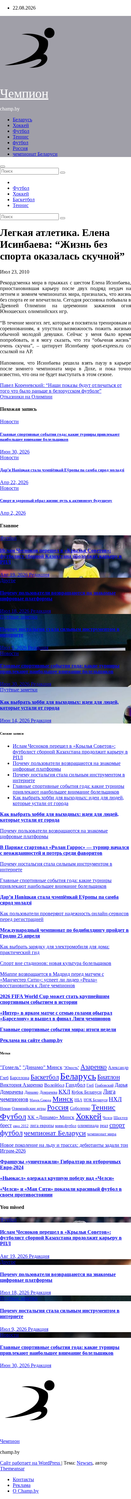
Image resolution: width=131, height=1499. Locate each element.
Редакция (39, 574)
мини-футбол (65, 1126)
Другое (8, 580)
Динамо (31, 1092)
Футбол (21, 131)
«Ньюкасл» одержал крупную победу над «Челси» (57, 1178)
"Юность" (71, 1068)
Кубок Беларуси (87, 1092)
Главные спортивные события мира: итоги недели (58, 1029)
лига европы (42, 1125)
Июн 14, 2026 (15, 720)
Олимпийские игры (29, 1108)
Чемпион (24, 93)
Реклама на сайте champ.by (31, 1040)
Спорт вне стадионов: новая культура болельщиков (55, 963)
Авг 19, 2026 (14, 574)
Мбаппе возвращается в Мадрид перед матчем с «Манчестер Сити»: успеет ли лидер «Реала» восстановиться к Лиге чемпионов (52, 979)
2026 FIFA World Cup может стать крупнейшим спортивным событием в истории (54, 999)
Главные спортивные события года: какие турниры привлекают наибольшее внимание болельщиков (60, 437)
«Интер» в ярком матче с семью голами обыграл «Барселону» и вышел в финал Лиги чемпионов (56, 1015)
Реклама (22, 1485)
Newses (85, 1463)
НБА (78, 1100)
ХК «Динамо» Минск (50, 1117)
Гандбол (75, 1084)
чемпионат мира (101, 1133)
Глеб (90, 1085)
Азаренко (93, 1067)
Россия (20, 148)
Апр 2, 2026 (13, 513)
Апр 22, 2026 (14, 482)
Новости (9, 421)
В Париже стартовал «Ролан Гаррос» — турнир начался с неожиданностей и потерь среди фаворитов (64, 850)
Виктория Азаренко (21, 1085)
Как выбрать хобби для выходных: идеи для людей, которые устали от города (59, 704)
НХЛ (115, 1099)
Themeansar (12, 1468)
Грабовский (104, 1085)
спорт (117, 1124)
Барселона (19, 1077)
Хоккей (21, 125)
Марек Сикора (40, 1100)
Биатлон (108, 1077)
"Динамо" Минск (42, 1067)
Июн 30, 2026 (15, 451)
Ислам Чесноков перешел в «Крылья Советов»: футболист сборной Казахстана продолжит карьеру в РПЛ (61, 556)
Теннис (21, 136)
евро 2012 (21, 1126)
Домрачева (48, 1092)
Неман (5, 1109)
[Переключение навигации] (2, 167)
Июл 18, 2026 (15, 611)
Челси (107, 1118)
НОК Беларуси (95, 1100)
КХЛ (64, 1092)
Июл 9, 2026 (14, 647)
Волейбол (54, 1085)
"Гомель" (10, 1067)
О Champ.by (26, 1491)
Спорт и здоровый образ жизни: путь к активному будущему (56, 500)
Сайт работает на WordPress (30, 1463)
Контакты (23, 1479)
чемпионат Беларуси (35, 154)
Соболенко (80, 1108)
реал (104, 1125)
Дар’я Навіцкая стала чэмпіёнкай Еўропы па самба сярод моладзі (62, 470)
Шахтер (121, 1117)
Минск (62, 1099)
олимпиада (88, 1125)
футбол (20, 142)
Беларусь (22, 119)
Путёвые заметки (19, 616)
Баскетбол (24, 199)
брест (6, 1125)
